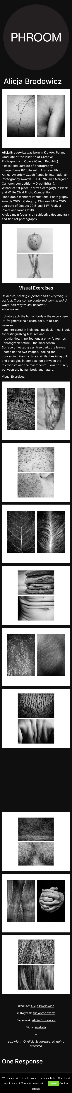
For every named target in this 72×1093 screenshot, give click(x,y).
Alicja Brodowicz (42, 1006)
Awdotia (40, 1027)
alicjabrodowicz (44, 1013)
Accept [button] (53, 1083)
